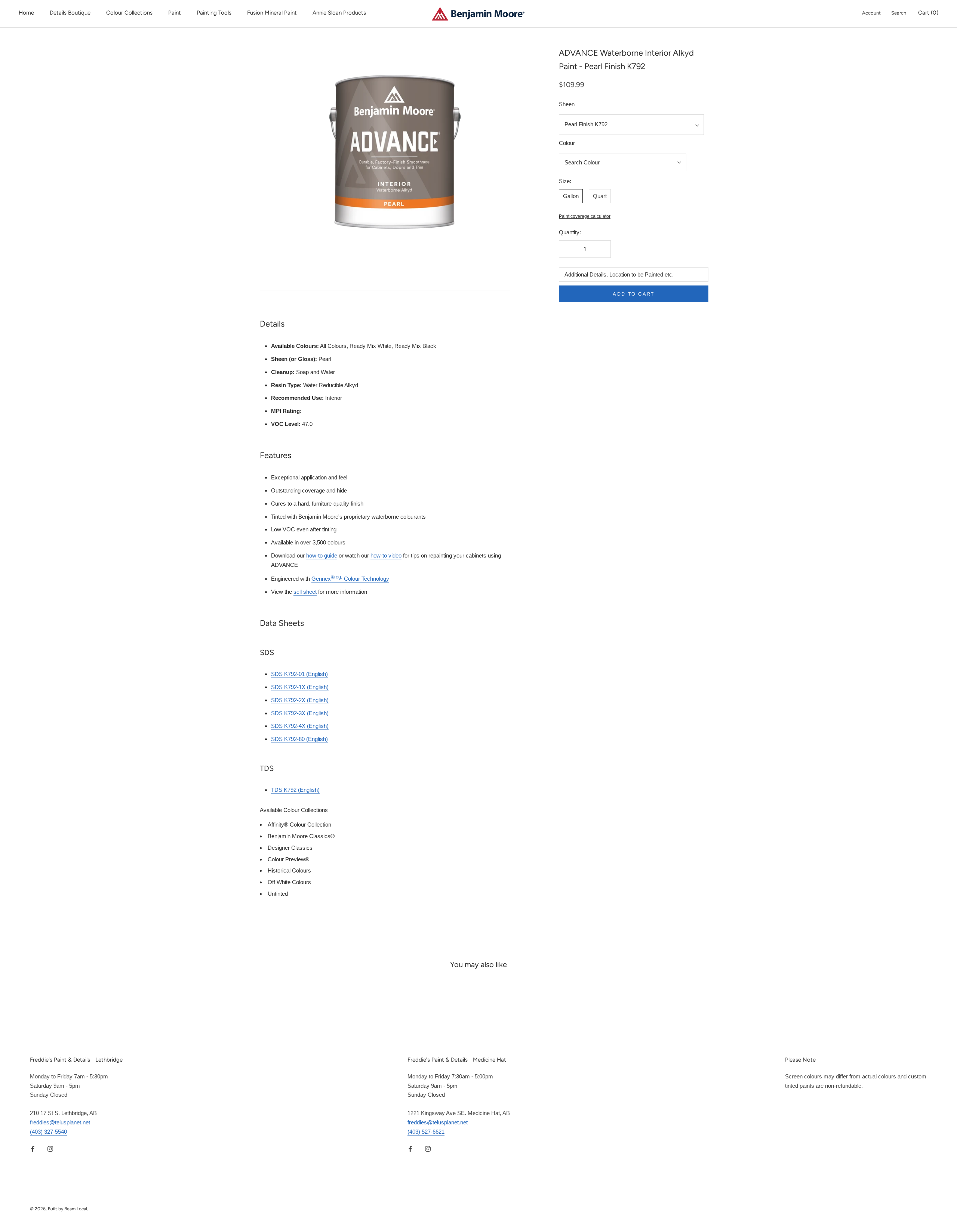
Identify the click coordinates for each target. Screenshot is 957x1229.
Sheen (567, 104)
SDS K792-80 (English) (299, 739)
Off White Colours (289, 882)
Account (871, 13)
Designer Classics (290, 847)
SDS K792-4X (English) (300, 726)
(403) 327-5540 (48, 1131)
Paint (174, 12)
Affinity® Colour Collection (299, 824)
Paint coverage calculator (584, 216)
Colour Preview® (288, 859)
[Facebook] (33, 1148)
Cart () (928, 12)
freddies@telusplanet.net (60, 1122)
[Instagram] (50, 1148)
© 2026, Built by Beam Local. (59, 1208)
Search (898, 13)
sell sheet (305, 592)
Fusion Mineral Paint (272, 12)
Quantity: (570, 232)
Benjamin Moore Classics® (301, 836)
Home (26, 12)
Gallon (571, 196)
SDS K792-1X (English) (300, 687)
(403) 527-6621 (425, 1131)
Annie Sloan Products (339, 12)
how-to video (385, 555)
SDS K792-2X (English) (300, 700)
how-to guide (321, 555)
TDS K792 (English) (295, 790)
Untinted (278, 893)
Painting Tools (214, 12)
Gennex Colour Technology (350, 578)
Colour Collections (129, 12)
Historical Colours (289, 870)
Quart (600, 196)
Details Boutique (70, 12)
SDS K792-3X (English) (300, 713)
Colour (567, 143)
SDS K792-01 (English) (299, 674)
